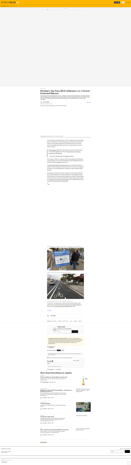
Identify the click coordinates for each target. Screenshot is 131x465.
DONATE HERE (3, 6)
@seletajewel (53, 150)
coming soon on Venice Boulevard (62, 306)
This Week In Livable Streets (47, 416)
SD (14, 6)
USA (7, 6)
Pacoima (75, 321)
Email (59, 331)
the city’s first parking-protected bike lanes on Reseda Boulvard (66, 304)
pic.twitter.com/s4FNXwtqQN (55, 153)
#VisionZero (78, 151)
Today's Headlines (43, 402)
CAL (10, 6)
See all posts (43, 442)
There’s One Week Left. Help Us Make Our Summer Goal (53, 377)
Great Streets (66, 321)
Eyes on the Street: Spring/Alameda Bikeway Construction (54, 429)
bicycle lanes (54, 321)
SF (12, 6)
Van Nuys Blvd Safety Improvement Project (59, 165)
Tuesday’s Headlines (45, 403)
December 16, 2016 (69, 156)
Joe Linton (46, 102)
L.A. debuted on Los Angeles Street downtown (58, 179)
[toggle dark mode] (123, 2)
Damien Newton (46, 382)
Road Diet (80, 321)
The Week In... (42, 415)
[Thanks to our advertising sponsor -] (65, 47)
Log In (116, 2)
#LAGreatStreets (71, 151)
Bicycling (60, 321)
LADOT (71, 321)
